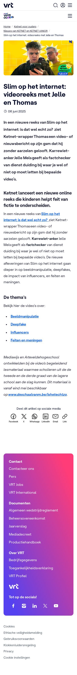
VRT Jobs (16, 484)
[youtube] (56, 605)
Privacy (9, 651)
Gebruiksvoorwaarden (19, 639)
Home (7, 26)
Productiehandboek (25, 542)
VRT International (22, 492)
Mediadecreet (20, 534)
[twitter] (45, 605)
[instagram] (24, 605)
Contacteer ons (21, 468)
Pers (12, 476)
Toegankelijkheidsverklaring (31, 568)
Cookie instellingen (17, 657)
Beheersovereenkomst (27, 518)
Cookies (9, 626)
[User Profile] (62, 5)
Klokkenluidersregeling (20, 645)
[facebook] (13, 605)
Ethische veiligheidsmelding (23, 633)
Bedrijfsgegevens (23, 560)
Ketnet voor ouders (25, 26)
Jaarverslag (18, 526)
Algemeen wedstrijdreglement (33, 510)
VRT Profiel (18, 576)
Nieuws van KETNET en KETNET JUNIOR (26, 30)
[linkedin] (34, 605)
